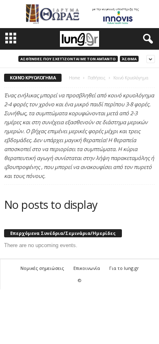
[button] (146, 39)
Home (74, 78)
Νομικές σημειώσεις (42, 268)
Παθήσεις (97, 78)
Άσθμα (129, 58)
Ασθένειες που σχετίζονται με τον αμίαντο (68, 58)
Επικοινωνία (86, 268)
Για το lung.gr (124, 268)
